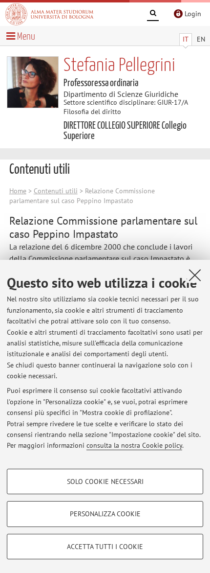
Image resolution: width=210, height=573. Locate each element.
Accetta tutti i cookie (105, 546)
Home (17, 190)
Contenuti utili (56, 190)
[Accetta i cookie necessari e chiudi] (195, 275)
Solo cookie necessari (105, 481)
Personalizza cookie (105, 513)
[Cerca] (153, 14)
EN (201, 39)
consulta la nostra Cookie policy (134, 445)
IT (186, 39)
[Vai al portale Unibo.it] (49, 14)
